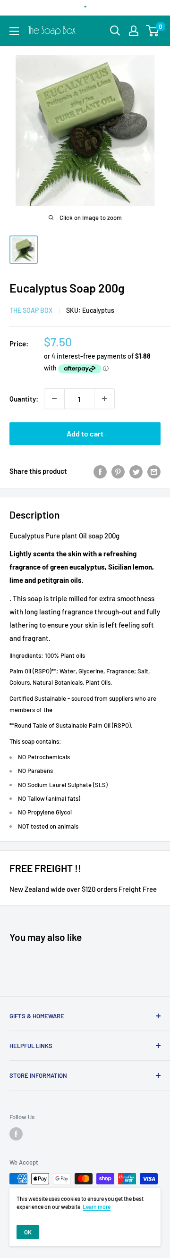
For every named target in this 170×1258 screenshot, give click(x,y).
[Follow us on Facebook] (16, 1134)
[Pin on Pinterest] (118, 471)
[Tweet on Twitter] (136, 471)
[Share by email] (154, 471)
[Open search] (115, 30)
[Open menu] (14, 31)
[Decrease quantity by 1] (54, 399)
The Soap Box (30, 310)
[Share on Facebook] (100, 471)
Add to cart (85, 433)
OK (28, 1232)
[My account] (133, 30)
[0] (153, 30)
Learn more (96, 1206)
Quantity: (23, 398)
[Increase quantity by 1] (104, 399)
